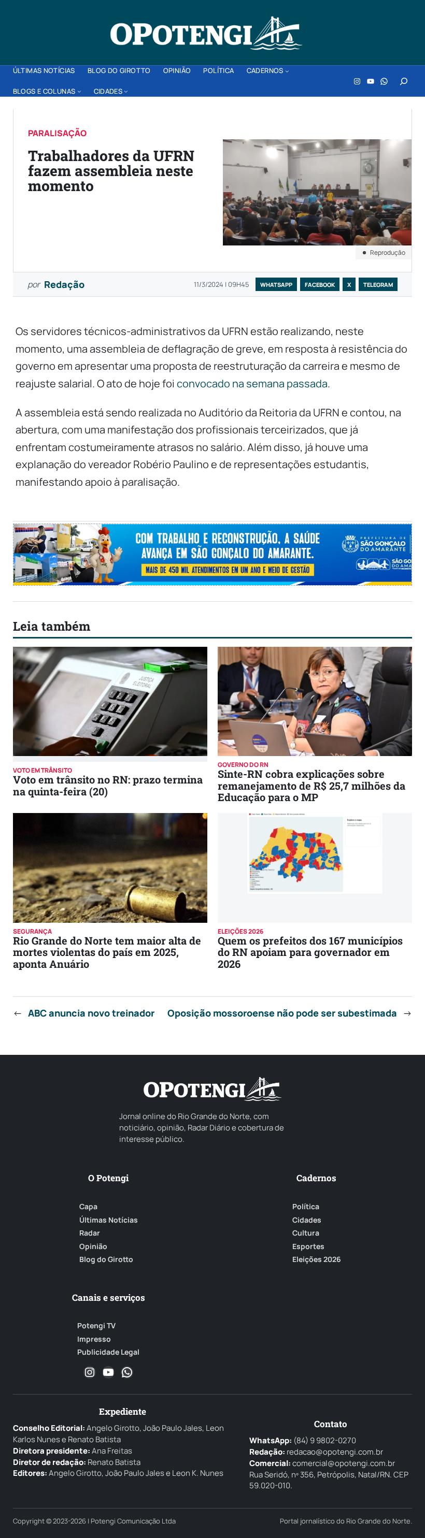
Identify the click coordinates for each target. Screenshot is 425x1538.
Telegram (378, 284)
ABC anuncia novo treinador (91, 1013)
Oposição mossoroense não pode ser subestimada (282, 1013)
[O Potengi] (206, 33)
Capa (88, 1206)
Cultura (305, 1233)
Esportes (308, 1246)
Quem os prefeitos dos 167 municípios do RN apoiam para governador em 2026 (310, 952)
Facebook (320, 284)
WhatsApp (276, 284)
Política (305, 1206)
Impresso (94, 1339)
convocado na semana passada (252, 383)
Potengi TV (96, 1325)
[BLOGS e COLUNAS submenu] (79, 91)
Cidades (306, 1220)
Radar (89, 1233)
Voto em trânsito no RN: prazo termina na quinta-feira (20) (108, 785)
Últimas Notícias (108, 1220)
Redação (64, 284)
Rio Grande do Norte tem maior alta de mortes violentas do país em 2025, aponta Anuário (107, 952)
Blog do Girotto (106, 1259)
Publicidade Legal (108, 1352)
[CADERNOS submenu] (287, 71)
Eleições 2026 (316, 1259)
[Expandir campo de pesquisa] (403, 81)
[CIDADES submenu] (126, 91)
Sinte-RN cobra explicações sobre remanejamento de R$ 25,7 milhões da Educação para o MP (311, 785)
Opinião (93, 1246)
